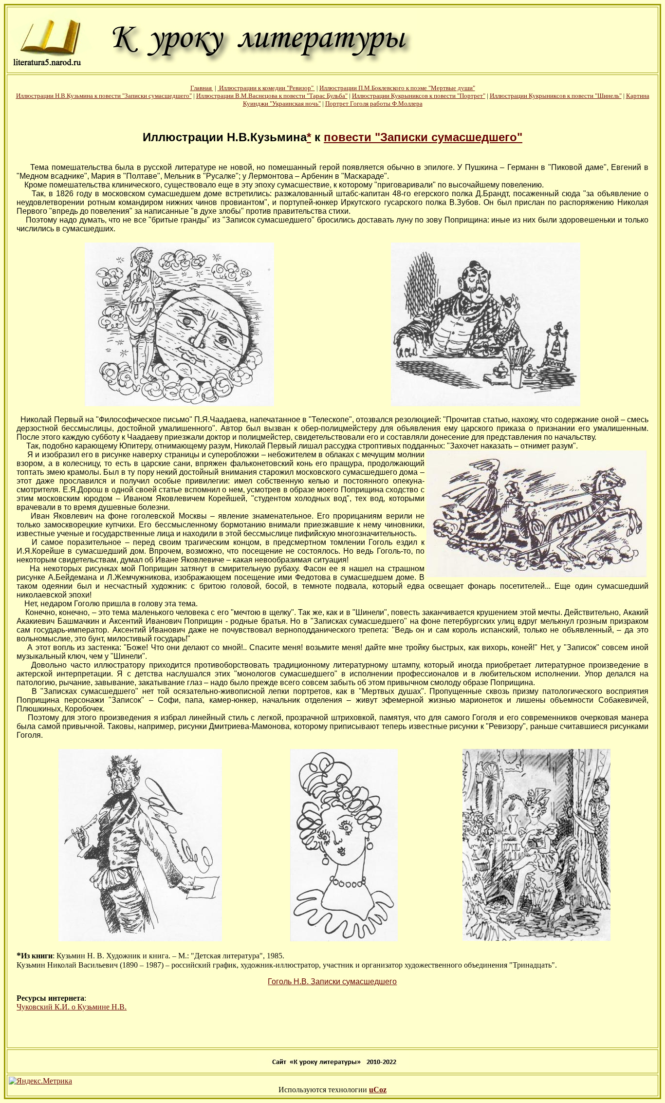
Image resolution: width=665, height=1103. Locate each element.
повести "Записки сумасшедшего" (423, 137)
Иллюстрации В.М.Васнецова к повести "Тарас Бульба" (272, 95)
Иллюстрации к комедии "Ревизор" (266, 88)
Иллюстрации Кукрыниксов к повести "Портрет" (418, 95)
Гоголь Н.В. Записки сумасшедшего (332, 981)
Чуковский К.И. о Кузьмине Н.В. (72, 1007)
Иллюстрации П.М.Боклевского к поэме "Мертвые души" (397, 88)
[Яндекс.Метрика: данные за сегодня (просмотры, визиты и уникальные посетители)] (40, 1081)
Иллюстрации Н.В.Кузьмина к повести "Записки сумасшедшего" (104, 95)
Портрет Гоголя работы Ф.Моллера (374, 103)
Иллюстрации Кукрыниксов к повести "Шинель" (556, 95)
